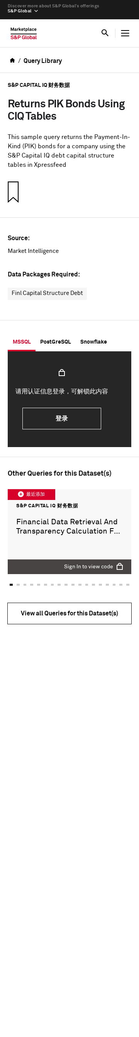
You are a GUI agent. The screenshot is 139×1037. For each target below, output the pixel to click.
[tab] (22, 342)
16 (114, 584)
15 (107, 584)
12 (86, 584)
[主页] (24, 35)
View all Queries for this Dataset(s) (69, 613)
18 (127, 584)
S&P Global (19, 11)
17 (120, 584)
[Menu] (125, 33)
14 (100, 584)
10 (73, 584)
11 (79, 584)
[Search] (105, 33)
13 (93, 584)
